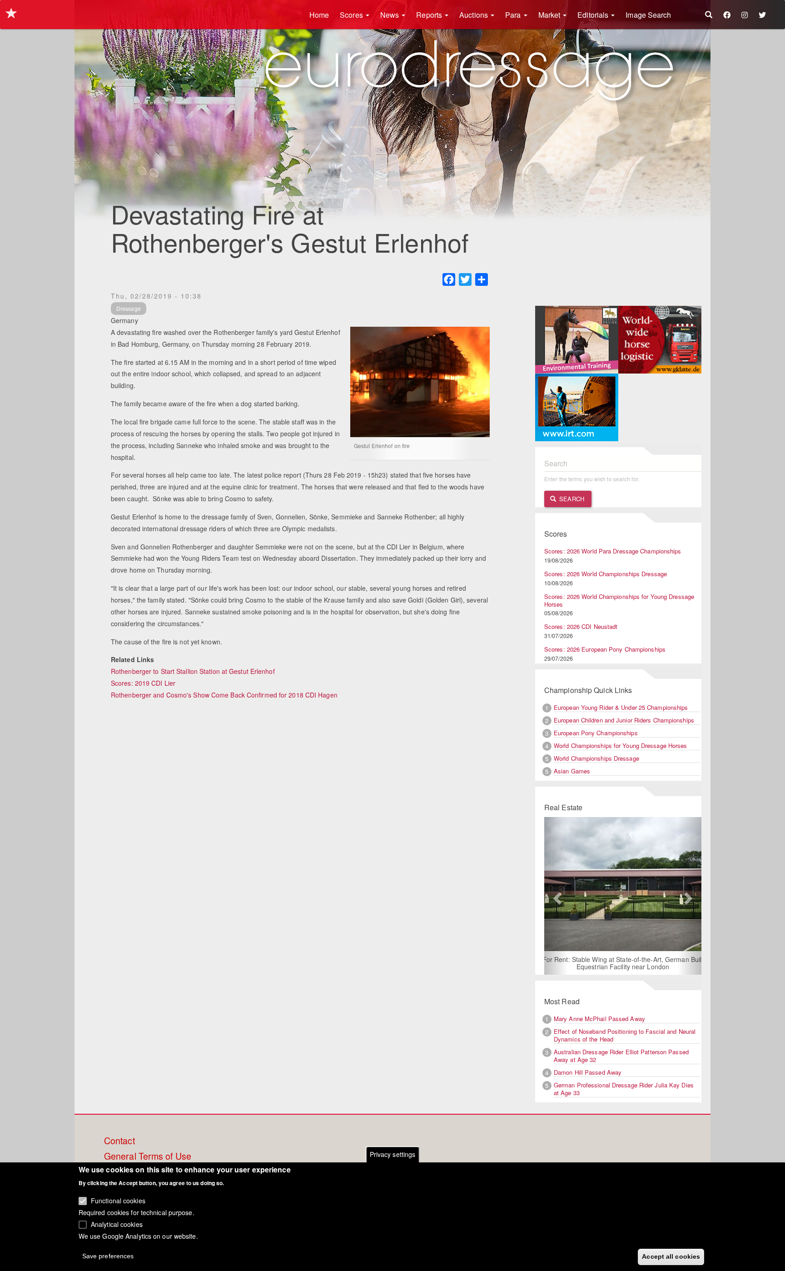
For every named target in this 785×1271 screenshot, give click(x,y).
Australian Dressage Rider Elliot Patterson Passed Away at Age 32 (621, 1055)
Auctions (474, 15)
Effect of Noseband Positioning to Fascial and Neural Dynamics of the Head (625, 1035)
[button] (556, 896)
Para (514, 15)
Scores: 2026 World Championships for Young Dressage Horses (619, 600)
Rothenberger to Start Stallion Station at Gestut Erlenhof (193, 671)
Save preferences (108, 1255)
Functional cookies (118, 1200)
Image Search (648, 15)
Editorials (593, 15)
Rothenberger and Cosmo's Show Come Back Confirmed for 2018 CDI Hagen (224, 694)
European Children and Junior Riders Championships (624, 720)
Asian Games (572, 771)
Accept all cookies (671, 1256)
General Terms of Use (147, 1156)
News (390, 15)
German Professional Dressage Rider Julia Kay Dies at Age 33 (624, 1089)
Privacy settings (393, 1154)
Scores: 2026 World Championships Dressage (605, 573)
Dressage (128, 308)
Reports (430, 15)
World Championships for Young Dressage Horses (620, 745)
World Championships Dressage (596, 758)
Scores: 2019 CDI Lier (143, 683)
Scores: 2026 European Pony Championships (605, 649)
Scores (352, 15)
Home (319, 15)
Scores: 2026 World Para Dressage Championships (612, 551)
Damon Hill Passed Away (587, 1072)
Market (550, 15)
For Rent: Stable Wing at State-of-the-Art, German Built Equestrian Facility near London (623, 963)
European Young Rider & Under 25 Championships (621, 707)
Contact (119, 1141)
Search (570, 498)
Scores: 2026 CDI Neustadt (581, 626)
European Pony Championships (596, 732)
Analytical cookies (117, 1223)
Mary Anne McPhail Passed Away (599, 1018)
